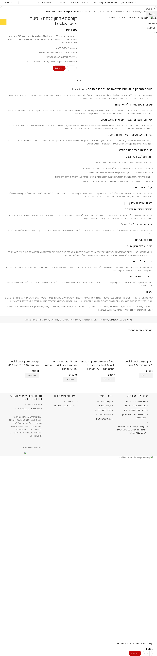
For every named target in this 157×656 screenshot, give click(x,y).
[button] (146, 375)
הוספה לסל (59, 68)
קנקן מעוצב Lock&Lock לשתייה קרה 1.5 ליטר (139, 363)
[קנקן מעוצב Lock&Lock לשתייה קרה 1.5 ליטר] (135, 347)
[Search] (23, 2)
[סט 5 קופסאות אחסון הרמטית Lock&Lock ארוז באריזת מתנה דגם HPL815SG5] (97, 347)
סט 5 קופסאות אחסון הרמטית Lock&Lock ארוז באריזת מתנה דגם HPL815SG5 (98, 365)
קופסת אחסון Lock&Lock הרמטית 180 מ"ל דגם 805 (23, 363)
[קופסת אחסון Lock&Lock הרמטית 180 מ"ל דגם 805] (22, 347)
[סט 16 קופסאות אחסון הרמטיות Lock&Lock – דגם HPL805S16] (59, 347)
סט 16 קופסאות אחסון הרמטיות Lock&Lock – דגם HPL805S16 (61, 365)
